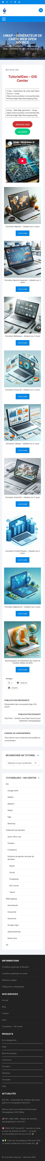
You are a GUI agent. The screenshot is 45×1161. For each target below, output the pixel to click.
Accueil (5, 1000)
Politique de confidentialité (13, 987)
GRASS (10, 797)
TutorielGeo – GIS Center (12, 1026)
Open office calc (14, 837)
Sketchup (11, 823)
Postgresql (13, 879)
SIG (7, 784)
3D (7, 945)
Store (4, 1020)
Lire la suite (22, 233)
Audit (4, 1047)
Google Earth (13, 790)
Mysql (11, 866)
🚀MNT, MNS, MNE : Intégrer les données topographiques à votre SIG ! (19, 1120)
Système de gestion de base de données (21, 857)
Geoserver (12, 918)
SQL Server (14, 885)
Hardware (6, 1073)
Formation (6, 1066)
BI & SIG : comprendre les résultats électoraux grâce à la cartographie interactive (21, 1101)
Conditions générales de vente (14, 973)
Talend (12, 892)
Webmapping (11, 899)
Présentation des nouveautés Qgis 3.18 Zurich (20, 705)
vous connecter (21, 737)
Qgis (9, 817)
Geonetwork (13, 905)
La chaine (22, 131)
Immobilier (6, 1079)
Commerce (6, 1060)
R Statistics (12, 850)
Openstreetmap (14, 931)
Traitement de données (15, 830)
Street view (12, 938)
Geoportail (12, 912)
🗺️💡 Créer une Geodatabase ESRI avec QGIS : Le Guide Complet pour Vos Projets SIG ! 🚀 (21, 1141)
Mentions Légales (9, 980)
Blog (4, 1007)
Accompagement (9, 1040)
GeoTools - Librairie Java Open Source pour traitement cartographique (23, 719)
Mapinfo (11, 804)
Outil (4, 1086)
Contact (5, 1013)
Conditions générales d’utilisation (15, 967)
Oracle (12, 872)
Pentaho (11, 843)
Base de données (9, 1053)
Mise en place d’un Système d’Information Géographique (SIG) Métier (19, 1110)
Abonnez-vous (23, 124)
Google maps (13, 925)
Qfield (10, 810)
